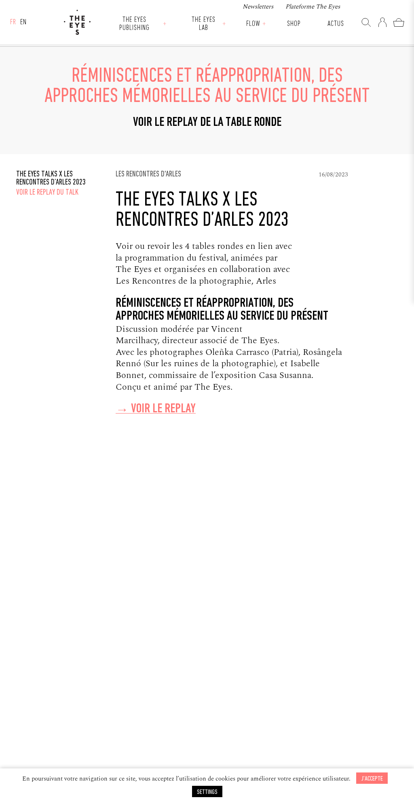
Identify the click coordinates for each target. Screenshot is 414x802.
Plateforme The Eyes (312, 6)
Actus (335, 24)
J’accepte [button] (372, 778)
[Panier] (399, 22)
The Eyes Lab (203, 24)
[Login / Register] (382, 22)
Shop (294, 24)
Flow (253, 24)
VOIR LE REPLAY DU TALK (47, 193)
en (23, 22)
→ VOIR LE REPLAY (156, 409)
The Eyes (77, 22)
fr (13, 22)
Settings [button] (207, 792)
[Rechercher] (366, 22)
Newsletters (258, 6)
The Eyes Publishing (134, 24)
